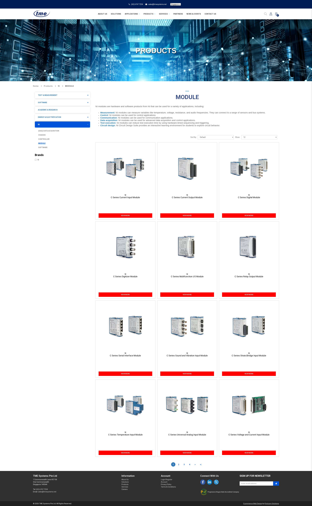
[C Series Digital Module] (249, 168)
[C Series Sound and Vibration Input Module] (187, 326)
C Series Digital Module (249, 197)
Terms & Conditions (168, 487)
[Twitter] (216, 482)
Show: (237, 137)
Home (36, 86)
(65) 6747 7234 (137, 4)
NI (59, 86)
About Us (125, 479)
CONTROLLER (43, 139)
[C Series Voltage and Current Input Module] (249, 405)
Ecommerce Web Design (252, 504)
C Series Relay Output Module (249, 276)
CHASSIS (42, 135)
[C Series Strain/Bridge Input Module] (249, 326)
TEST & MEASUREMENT (47, 95)
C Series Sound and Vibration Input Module (187, 355)
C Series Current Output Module (187, 197)
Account (164, 482)
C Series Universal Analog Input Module (187, 434)
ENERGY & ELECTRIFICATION (49, 117)
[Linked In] (209, 482)
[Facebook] (202, 482)
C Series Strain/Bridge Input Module (249, 355)
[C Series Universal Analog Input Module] (187, 405)
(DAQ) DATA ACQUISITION (48, 131)
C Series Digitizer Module (125, 276)
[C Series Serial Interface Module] (125, 326)
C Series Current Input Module (125, 197)
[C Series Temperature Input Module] (125, 405)
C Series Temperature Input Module (125, 434)
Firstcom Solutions (272, 504)
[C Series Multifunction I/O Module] (187, 247)
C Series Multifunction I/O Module (187, 276)
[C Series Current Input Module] (125, 168)
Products (48, 86)
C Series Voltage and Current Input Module (249, 434)
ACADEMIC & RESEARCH (48, 110)
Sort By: (193, 137)
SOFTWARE (42, 102)
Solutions (125, 482)
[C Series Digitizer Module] (125, 247)
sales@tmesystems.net (157, 4)
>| (200, 464)
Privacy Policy (166, 484)
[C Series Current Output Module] (187, 168)
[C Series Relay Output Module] (249, 247)
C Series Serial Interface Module (125, 355)
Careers (125, 489)
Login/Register (166, 479)
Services (125, 487)
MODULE (69, 86)
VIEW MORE (125, 216)
